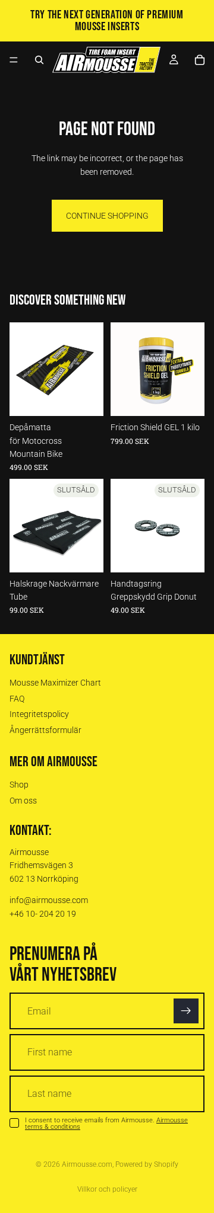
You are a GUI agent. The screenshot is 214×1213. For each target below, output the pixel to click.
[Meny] (13, 59)
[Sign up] (186, 1011)
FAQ (17, 698)
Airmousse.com (87, 1164)
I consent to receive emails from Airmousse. (106, 1123)
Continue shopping (107, 215)
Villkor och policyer (107, 1189)
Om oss (23, 800)
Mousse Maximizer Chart (55, 683)
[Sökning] (39, 60)
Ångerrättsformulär (45, 730)
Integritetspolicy (39, 714)
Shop (19, 785)
